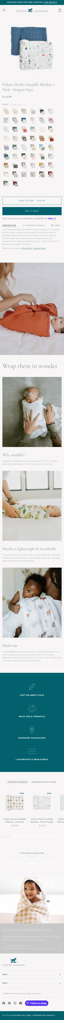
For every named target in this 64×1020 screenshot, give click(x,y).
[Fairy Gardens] (6, 148)
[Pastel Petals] (6, 112)
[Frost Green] (15, 157)
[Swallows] (42, 166)
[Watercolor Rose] (15, 139)
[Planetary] (24, 166)
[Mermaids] (51, 166)
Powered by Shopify (44, 1015)
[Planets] (33, 166)
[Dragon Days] (24, 121)
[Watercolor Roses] (51, 121)
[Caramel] (42, 139)
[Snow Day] (24, 157)
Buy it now (32, 211)
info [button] (4, 975)
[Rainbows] (6, 139)
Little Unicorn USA (15, 1015)
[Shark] (24, 148)
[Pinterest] (9, 1003)
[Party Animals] (33, 121)
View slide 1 (32, 73)
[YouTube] (20, 1003)
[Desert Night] (33, 148)
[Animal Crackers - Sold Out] (6, 184)
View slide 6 (49, 73)
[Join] (59, 945)
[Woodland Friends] (42, 112)
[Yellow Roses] (15, 112)
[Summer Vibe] (42, 148)
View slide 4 (42, 73)
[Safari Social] (15, 148)
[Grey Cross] (6, 175)
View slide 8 (56, 73)
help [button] (5, 983)
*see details (50, 2)
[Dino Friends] (6, 157)
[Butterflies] (33, 157)
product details (35, 225)
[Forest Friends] (24, 139)
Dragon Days (39, 248)
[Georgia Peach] (42, 157)
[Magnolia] (33, 112)
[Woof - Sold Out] (51, 175)
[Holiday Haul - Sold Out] (15, 184)
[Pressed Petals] (51, 139)
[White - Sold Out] (24, 175)
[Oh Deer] (15, 175)
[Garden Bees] (42, 121)
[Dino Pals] (33, 130)
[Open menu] (6, 10)
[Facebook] (3, 1003)
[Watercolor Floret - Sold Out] (33, 175)
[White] (6, 130)
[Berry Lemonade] (51, 148)
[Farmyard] (15, 121)
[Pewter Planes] (51, 112)
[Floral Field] (33, 139)
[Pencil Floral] (51, 157)
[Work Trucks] (51, 130)
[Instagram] (15, 1003)
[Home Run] (15, 130)
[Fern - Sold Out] (42, 175)
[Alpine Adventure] (24, 112)
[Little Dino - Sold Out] (6, 121)
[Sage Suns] (15, 166)
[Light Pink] (24, 130)
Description (9, 225)
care (57, 225)
